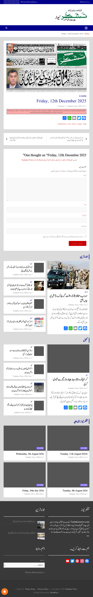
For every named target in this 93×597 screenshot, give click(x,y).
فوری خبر (86, 292)
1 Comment (62, 106)
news (69, 124)
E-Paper (82, 96)
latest (74, 124)
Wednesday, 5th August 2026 (30, 454)
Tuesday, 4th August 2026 (75, 490)
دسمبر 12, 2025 (82, 106)
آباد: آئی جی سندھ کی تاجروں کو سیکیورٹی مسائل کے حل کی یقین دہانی (22, 533)
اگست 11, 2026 (28, 358)
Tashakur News (72, 106)
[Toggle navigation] (86, 28)
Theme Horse (30, 589)
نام (85, 205)
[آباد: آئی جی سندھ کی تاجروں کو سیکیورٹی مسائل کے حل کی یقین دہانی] (41, 536)
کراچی (31, 264)
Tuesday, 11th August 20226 (74, 454)
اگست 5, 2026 (40, 457)
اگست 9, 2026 (28, 394)
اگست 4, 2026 (84, 494)
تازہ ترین (84, 256)
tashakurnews (62, 124)
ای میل (84, 215)
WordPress (54, 592)
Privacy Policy (43, 589)
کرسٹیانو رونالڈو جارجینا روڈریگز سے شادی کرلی (70, 382)
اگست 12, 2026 (84, 305)
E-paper (79, 124)
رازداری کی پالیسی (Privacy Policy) (29, 2)
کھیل (85, 340)
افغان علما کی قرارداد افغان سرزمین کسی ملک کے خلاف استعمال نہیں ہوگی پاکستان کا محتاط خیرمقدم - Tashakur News (46, 160)
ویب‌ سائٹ (83, 226)
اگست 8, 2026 (28, 412)
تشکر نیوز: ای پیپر (81, 421)
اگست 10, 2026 (28, 376)
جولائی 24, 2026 (40, 494)
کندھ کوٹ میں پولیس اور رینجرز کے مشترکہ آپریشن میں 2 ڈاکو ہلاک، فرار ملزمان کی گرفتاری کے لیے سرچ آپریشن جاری (66, 139)
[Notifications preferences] (4, 591)
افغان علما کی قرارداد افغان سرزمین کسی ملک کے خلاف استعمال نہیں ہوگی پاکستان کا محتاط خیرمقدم (26, 139)
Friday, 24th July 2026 (33, 490)
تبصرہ (84, 175)
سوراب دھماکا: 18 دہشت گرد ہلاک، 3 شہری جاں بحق (69, 298)
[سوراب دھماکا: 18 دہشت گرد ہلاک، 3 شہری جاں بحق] (41, 524)
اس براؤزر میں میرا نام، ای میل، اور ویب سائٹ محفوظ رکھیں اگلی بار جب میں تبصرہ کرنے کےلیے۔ (63, 237)
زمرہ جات (42, 560)
